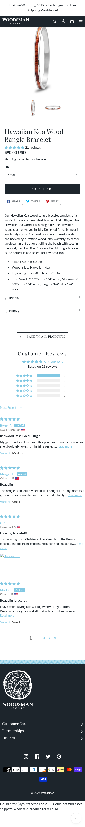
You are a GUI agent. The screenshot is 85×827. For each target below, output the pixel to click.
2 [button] (37, 638)
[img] (10, 419)
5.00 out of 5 (53, 362)
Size (7, 167)
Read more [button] (65, 446)
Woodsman (47, 792)
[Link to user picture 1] (10, 563)
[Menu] (79, 21)
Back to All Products (45, 336)
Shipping (10, 159)
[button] (15, 147)
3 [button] (44, 638)
